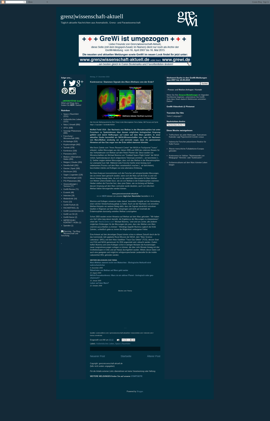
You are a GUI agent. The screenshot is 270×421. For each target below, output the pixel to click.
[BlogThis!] (125, 340)
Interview (67, 195)
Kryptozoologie (69, 144)
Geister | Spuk (69, 168)
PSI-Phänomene (70, 181)
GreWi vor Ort (69, 214)
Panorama (67, 154)
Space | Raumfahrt (122, 344)
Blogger (140, 391)
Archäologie (68, 141)
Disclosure (67, 171)
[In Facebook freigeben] (131, 340)
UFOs (65, 128)
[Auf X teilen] (128, 340)
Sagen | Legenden (70, 175)
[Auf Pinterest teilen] (133, 340)
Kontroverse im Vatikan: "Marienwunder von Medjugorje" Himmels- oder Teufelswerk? (186, 157)
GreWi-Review (69, 189)
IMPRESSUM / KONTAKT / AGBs (70, 221)
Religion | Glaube (70, 162)
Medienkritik (68, 199)
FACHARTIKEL (69, 208)
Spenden (67, 226)
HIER (72, 105)
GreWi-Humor (68, 217)
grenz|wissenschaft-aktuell (91, 16)
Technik (66, 148)
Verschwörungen (70, 178)
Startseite (126, 356)
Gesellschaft (68, 165)
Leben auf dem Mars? (99, 283)
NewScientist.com (106, 222)
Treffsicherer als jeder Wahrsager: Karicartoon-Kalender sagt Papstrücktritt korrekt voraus (188, 136)
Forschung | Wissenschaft (69, 137)
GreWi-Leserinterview (72, 211)
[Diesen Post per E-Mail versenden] (123, 340)
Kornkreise (67, 151)
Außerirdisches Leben (105, 344)
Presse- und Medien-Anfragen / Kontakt (185, 90)
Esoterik (66, 192)
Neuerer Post (97, 356)
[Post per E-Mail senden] (118, 340)
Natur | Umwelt (69, 125)
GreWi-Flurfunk (69, 205)
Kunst (65, 202)
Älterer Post (153, 356)
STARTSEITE (136, 376)
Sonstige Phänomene (72, 131)
